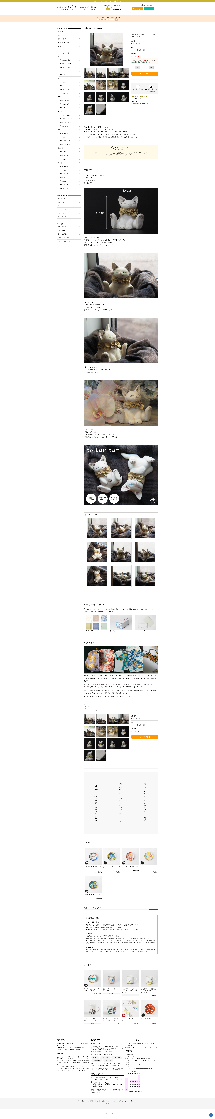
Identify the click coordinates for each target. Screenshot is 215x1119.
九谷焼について (62, 226)
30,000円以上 (62, 216)
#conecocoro (148, 34)
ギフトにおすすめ (89, 710)
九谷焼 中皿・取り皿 (66, 63)
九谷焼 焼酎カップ (65, 140)
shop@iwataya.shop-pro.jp (144, 1068)
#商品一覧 (133, 34)
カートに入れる (145, 74)
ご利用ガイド (138, 5)
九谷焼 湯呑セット (65, 85)
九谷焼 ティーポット (66, 89)
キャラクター (95, 17)
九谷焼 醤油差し (64, 155)
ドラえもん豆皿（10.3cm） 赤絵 (130, 866)
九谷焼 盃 (62, 137)
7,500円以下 (61, 205)
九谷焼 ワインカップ (66, 144)
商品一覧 (87, 706)
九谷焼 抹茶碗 (64, 93)
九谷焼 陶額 (63, 177)
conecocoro (96, 708)
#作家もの (138, 36)
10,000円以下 (62, 209)
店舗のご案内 (129, 1054)
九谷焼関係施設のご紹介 (65, 241)
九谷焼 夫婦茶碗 (64, 104)
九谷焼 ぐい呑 (64, 133)
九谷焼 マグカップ (65, 115)
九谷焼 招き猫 (64, 184)
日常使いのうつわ (63, 35)
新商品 (60, 46)
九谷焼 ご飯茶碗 (64, 100)
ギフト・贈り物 (62, 39)
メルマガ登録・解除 (63, 237)
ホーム (85, 704)
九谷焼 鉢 (62, 74)
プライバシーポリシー (136, 1047)
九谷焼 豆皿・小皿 (65, 60)
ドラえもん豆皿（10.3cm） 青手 (93, 894)
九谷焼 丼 (62, 107)
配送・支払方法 (147, 5)
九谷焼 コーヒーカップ (66, 122)
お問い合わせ (119, 17)
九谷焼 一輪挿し (64, 166)
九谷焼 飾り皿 (64, 173)
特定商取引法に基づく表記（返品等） (140, 103)
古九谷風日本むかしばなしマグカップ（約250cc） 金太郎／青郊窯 (149, 990)
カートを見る (137, 8)
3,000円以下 (61, 198)
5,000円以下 (61, 202)
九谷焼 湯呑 (63, 82)
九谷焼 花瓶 (63, 170)
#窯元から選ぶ (140, 34)
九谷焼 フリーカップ (66, 119)
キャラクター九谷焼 (63, 42)
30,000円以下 (62, 213)
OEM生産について (132, 1101)
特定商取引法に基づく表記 (97, 1101)
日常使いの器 (104, 17)
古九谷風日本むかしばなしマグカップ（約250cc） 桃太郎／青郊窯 (130, 990)
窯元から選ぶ (88, 708)
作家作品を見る (62, 31)
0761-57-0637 (117, 9)
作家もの (111, 17)
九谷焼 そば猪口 (64, 126)
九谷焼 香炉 (63, 181)
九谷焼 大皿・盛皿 (65, 67)
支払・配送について (83, 1101)
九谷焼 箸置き (64, 151)
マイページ (149, 8)
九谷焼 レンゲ (64, 159)
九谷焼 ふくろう (64, 188)
